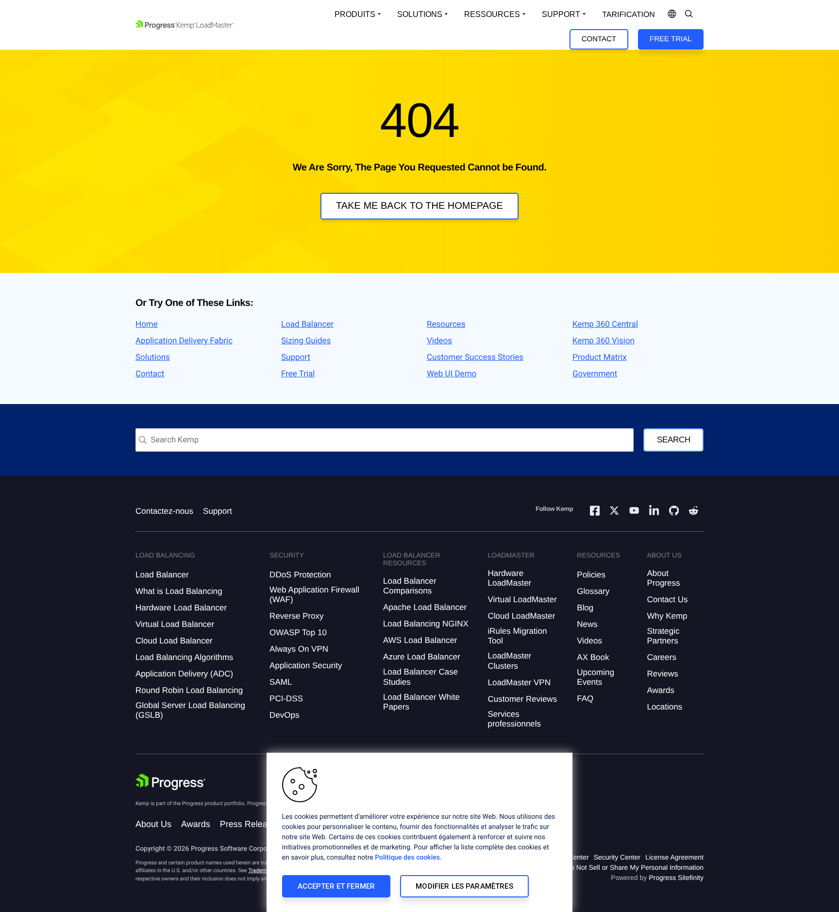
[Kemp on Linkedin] (654, 512)
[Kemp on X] (614, 512)
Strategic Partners (663, 635)
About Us (153, 824)
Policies (591, 574)
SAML (280, 682)
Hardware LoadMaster (509, 578)
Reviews (662, 673)
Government (594, 374)
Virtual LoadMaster (521, 599)
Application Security (305, 665)
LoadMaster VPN (518, 682)
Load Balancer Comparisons (409, 585)
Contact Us (667, 599)
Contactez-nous (164, 511)
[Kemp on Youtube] (634, 512)
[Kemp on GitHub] (674, 512)
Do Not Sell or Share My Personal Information (635, 867)
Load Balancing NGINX (426, 623)
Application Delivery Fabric (184, 341)
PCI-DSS (286, 698)
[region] (419, 832)
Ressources (492, 14)
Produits (355, 14)
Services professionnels (514, 718)
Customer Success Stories (475, 357)
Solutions (419, 14)
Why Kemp (667, 616)
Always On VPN (298, 649)
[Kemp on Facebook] (595, 512)
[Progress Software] (170, 782)
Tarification (628, 15)
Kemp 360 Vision (603, 341)
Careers (661, 657)
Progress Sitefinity (676, 877)
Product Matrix (599, 357)
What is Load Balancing (178, 591)
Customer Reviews (522, 699)
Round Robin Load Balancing (189, 690)
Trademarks (262, 870)
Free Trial (670, 39)
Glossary (593, 591)
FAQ (585, 698)
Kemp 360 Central (605, 324)
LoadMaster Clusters (509, 660)
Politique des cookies (407, 857)
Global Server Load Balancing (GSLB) (190, 710)
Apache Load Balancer (425, 607)
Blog (585, 607)
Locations (664, 706)
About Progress (663, 578)
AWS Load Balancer (420, 640)
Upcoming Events (595, 677)
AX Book (593, 657)
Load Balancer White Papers (421, 701)
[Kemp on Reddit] (693, 512)
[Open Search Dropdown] (689, 14)
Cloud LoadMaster (521, 616)
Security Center (617, 857)
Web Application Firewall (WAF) (314, 594)
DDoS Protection (300, 574)
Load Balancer (307, 324)
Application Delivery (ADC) (184, 673)
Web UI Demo (451, 374)
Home (146, 324)
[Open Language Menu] (672, 14)
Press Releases (250, 824)
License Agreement (674, 857)
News (587, 624)
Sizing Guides (306, 341)
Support (561, 14)
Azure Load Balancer (421, 656)
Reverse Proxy (296, 616)
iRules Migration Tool (517, 635)
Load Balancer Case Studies (420, 676)
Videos (439, 341)
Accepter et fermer (336, 886)
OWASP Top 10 (298, 632)
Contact (599, 39)
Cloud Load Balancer (174, 640)
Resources (446, 324)
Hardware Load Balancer (181, 607)
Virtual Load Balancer (174, 624)
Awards (660, 690)
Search (673, 439)
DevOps (284, 715)
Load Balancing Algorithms (184, 657)
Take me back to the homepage (419, 206)
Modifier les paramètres (464, 886)
